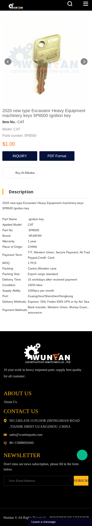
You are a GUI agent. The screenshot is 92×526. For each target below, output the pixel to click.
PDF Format (56, 156)
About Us (10, 402)
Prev (7, 61)
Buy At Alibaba (25, 172)
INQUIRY (20, 156)
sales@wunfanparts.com (25, 434)
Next (84, 61)
